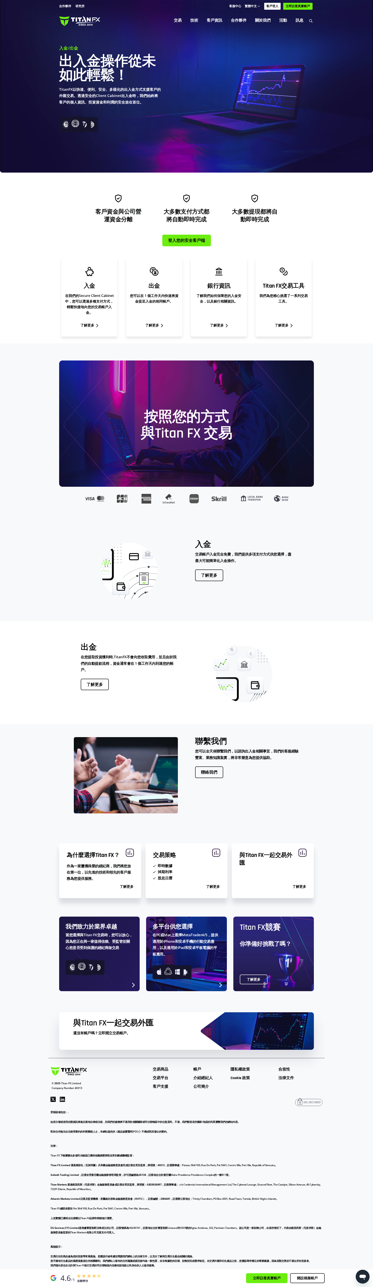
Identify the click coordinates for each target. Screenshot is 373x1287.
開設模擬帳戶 (307, 1278)
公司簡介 (201, 1086)
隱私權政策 (240, 1069)
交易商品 (160, 1069)
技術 (194, 20)
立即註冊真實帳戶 (298, 6)
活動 (283, 20)
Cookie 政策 (240, 1077)
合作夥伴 (239, 20)
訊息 (299, 20)
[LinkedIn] (62, 1099)
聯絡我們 (209, 772)
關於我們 (263, 20)
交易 (178, 20)
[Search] (311, 20)
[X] (53, 1099)
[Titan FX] (79, 20)
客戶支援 (160, 1086)
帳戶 (197, 1069)
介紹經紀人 (203, 1077)
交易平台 (160, 1077)
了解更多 (209, 575)
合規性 (284, 1069)
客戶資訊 (214, 20)
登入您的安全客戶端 (186, 240)
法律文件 (286, 1077)
